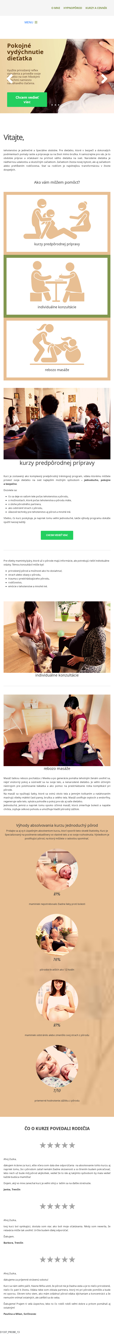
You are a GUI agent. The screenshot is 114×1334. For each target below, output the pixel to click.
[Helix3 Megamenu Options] (30, 22)
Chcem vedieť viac (27, 99)
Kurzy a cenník (96, 8)
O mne (55, 8)
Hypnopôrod (73, 8)
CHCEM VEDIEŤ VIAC (57, 535)
